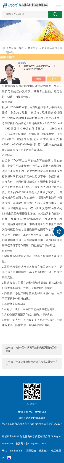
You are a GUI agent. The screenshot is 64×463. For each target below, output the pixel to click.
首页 (21, 48)
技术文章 (33, 48)
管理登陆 (31, 450)
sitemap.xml (16, 450)
